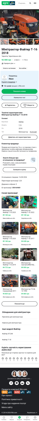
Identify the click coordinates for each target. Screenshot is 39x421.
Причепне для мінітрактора (12, 317)
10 (36, 360)
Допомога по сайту (20, 378)
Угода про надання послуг (14, 403)
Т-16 (20, 125)
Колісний (33, 132)
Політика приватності (12, 399)
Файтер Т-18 (6, 340)
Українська (31, 413)
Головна (4, 419)
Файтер (21, 122)
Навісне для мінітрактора (11, 323)
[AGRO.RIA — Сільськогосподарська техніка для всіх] (9, 3)
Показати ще (19, 304)
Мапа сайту (7, 407)
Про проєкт (7, 395)
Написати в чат (19, 98)
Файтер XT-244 (7, 334)
